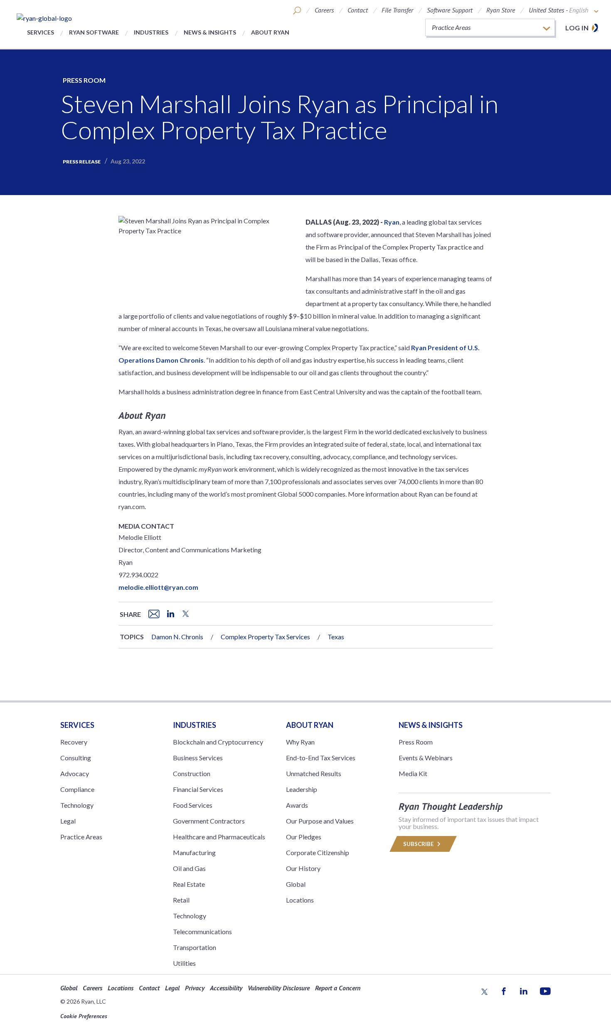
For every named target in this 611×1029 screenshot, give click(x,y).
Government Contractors (209, 821)
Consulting (75, 758)
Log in (577, 28)
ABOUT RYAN (309, 725)
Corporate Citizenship (317, 852)
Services (40, 32)
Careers (324, 10)
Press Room (84, 80)
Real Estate (189, 884)
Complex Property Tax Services (265, 637)
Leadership (301, 789)
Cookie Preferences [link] (83, 1016)
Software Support (450, 10)
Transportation (194, 947)
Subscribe (419, 844)
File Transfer (397, 10)
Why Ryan (300, 742)
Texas (336, 637)
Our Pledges (303, 837)
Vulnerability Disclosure (279, 988)
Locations (300, 900)
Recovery (73, 742)
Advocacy (74, 773)
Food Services (192, 805)
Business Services (198, 758)
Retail (181, 900)
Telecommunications (202, 931)
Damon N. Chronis (177, 637)
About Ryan (270, 32)
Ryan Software (94, 32)
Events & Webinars (426, 758)
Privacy (194, 988)
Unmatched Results (313, 773)
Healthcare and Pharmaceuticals (219, 837)
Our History (303, 868)
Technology (77, 805)
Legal (68, 821)
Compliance (77, 789)
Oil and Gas (189, 868)
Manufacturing (194, 852)
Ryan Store (500, 10)
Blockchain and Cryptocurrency (218, 742)
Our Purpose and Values (320, 821)
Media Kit (413, 773)
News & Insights (210, 32)
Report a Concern (337, 988)
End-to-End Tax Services (320, 758)
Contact (357, 10)
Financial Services (198, 789)
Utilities (184, 963)
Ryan (391, 222)
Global (296, 884)
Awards (297, 805)
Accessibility (226, 988)
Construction (191, 773)
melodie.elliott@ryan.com (158, 587)
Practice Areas (81, 837)
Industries (151, 32)
